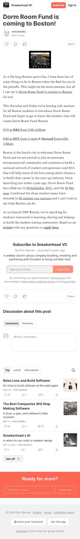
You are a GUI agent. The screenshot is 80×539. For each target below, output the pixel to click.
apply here (51, 227)
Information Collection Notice (39, 281)
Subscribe (58, 5)
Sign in (72, 5)
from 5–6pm (29, 138)
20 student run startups (35, 198)
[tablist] (19, 323)
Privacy (37, 512)
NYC (48, 188)
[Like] (6, 44)
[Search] (73, 370)
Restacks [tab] (27, 323)
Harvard (47, 138)
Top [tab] (7, 370)
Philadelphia (35, 188)
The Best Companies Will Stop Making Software (26, 406)
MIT (16, 138)
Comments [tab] (11, 323)
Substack (21, 531)
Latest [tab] (17, 370)
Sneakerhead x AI (16, 435)
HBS (16, 129)
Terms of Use (58, 277)
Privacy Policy (68, 281)
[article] (40, 387)
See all (10, 459)
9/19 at (8, 129)
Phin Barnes (19, 31)
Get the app (58, 521)
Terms (47, 512)
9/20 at (8, 138)
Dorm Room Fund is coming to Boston (45, 91)
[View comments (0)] (15, 44)
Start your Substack (30, 521)
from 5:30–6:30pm (32, 129)
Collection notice (64, 512)
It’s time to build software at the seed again (30, 385)
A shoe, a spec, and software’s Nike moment (25, 415)
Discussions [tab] (32, 370)
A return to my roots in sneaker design (27, 440)
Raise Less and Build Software (26, 380)
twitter (8, 227)
